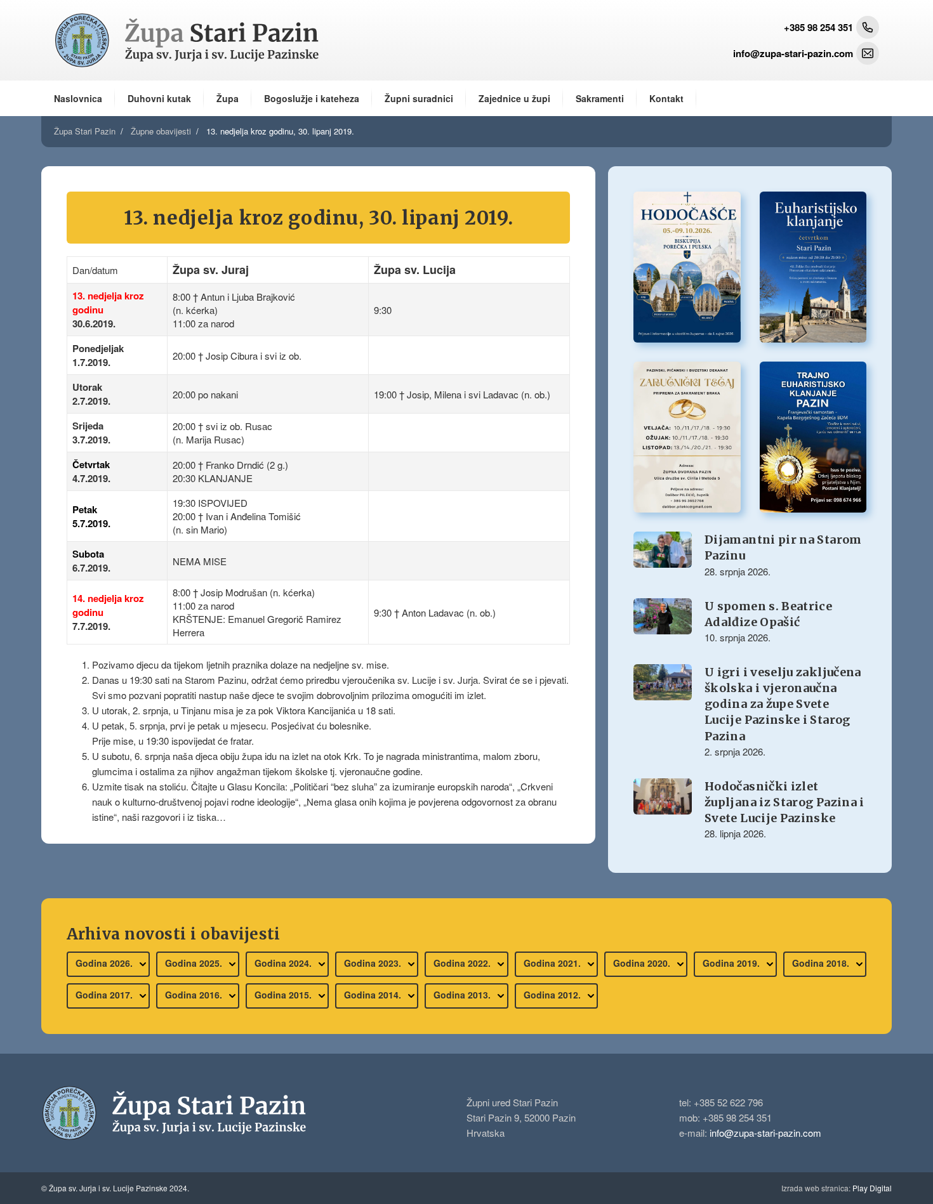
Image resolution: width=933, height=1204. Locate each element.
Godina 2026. (105, 963)
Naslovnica (78, 98)
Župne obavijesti (161, 131)
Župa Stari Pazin (85, 131)
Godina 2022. (463, 963)
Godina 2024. (284, 963)
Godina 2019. (732, 963)
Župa (227, 98)
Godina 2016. (195, 994)
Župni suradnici (419, 98)
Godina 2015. (284, 994)
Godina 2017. (105, 994)
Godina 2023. (374, 963)
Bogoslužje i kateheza (311, 98)
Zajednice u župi (514, 98)
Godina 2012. (553, 994)
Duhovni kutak (159, 98)
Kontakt (666, 98)
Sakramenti (600, 98)
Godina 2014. (374, 994)
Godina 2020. (643, 963)
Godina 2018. (822, 963)
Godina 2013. (463, 994)
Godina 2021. (553, 963)
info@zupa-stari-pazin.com (765, 1132)
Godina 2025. (195, 963)
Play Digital (836, 1187)
